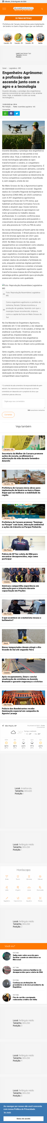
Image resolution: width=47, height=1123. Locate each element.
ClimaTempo (41, 727)
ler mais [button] (7, 1112)
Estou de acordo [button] (23, 1119)
